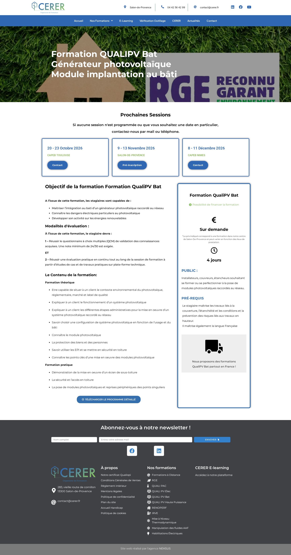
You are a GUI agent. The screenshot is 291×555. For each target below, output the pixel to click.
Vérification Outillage (153, 20)
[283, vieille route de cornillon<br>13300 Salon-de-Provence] (53, 490)
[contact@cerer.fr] (53, 502)
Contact (212, 20)
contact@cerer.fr (69, 501)
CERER (176, 20)
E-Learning (126, 20)
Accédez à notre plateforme (214, 475)
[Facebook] (241, 7)
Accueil (78, 20)
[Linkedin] (232, 7)
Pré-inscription (132, 165)
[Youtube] (249, 7)
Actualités (193, 20)
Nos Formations (99, 20)
